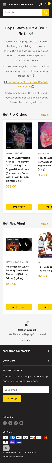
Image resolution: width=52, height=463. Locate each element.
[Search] (45, 12)
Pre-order (19, 206)
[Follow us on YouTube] (21, 423)
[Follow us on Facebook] (5, 423)
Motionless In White (17, 262)
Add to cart (19, 307)
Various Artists (14, 153)
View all (44, 114)
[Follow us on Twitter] (10, 423)
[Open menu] (4, 4)
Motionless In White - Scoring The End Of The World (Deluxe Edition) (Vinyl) (18, 272)
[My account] (40, 4)
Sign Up (12, 398)
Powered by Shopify (13, 456)
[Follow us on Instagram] (16, 423)
